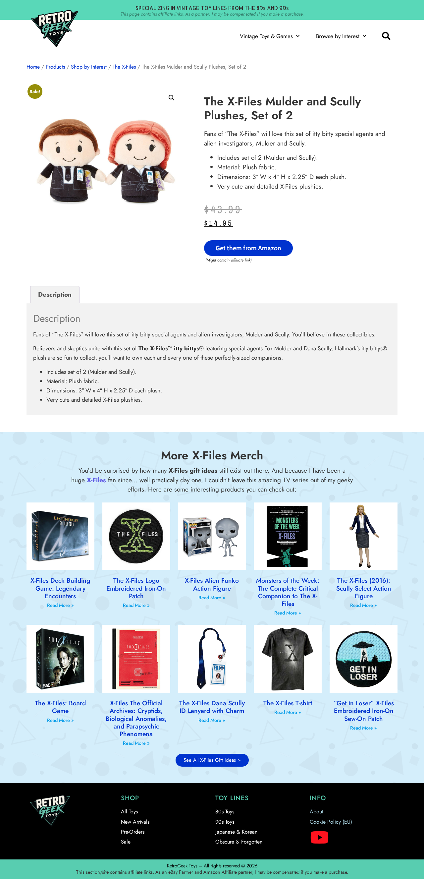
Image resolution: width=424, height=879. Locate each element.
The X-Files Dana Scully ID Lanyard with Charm (212, 706)
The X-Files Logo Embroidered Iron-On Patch (136, 588)
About (316, 811)
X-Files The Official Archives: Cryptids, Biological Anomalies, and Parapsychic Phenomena (136, 718)
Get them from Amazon (248, 248)
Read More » (60, 605)
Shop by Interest (89, 67)
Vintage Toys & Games (266, 36)
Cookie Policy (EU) (331, 822)
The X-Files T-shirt (287, 703)
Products (55, 67)
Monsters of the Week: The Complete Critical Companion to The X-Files (287, 592)
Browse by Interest (337, 36)
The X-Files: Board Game (60, 706)
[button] (386, 36)
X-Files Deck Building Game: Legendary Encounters (60, 588)
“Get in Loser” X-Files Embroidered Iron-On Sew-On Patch (364, 710)
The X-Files (124, 67)
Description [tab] (55, 294)
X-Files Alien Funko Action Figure (212, 584)
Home (33, 67)
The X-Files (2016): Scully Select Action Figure (363, 588)
